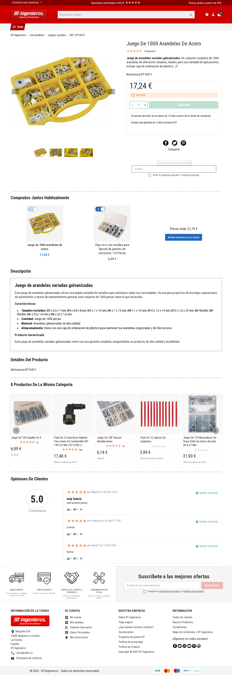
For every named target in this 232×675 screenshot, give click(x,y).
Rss (184, 646)
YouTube (189, 646)
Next (111, 91)
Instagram (199, 646)
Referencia (133, 74)
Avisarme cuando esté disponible (174, 162)
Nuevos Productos (183, 622)
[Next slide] (215, 430)
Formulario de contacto (26, 658)
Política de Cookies (129, 646)
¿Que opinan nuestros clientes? (136, 627)
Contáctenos (180, 627)
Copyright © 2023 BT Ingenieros (136, 651)
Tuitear (174, 143)
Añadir (183, 105)
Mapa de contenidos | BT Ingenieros (193, 632)
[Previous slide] (16, 430)
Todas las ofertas (182, 617)
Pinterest (183, 143)
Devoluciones (126, 632)
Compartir (165, 143)
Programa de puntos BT (132, 637)
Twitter (180, 646)
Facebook (175, 646)
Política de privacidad (131, 642)
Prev (15, 91)
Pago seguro (126, 622)
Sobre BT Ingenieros (130, 617)
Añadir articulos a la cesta (183, 237)
